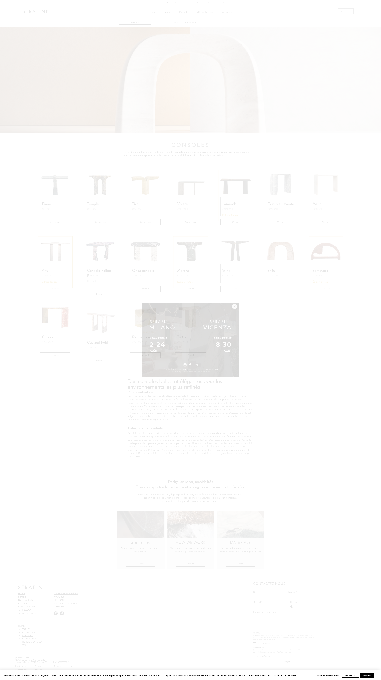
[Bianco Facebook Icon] (190, 370)
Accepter (367, 675)
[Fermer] (377, 675)
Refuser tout (350, 675)
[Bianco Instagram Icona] (183, 370)
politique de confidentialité (284, 675)
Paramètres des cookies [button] (328, 675)
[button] (245, 298)
